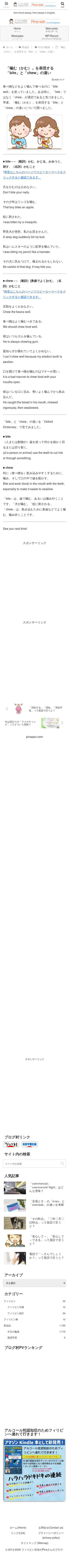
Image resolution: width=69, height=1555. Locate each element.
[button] (62, 1163)
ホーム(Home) (18, 1527)
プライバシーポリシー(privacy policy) (51, 1535)
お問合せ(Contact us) (51, 1527)
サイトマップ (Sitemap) (34, 1543)
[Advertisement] (34, 581)
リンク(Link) (18, 1533)
